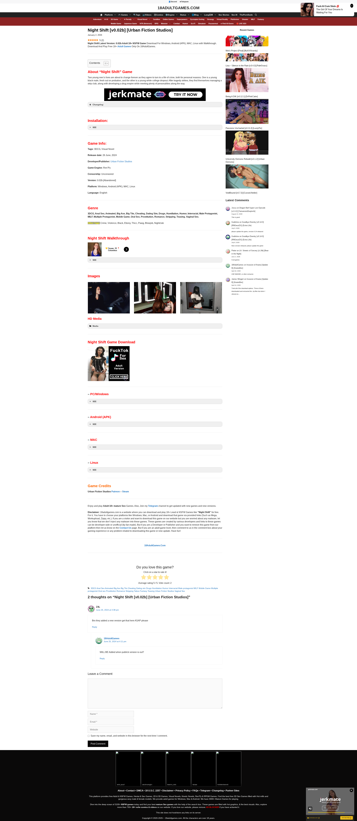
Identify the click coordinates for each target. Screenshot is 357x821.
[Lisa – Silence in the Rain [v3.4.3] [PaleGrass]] (247, 57)
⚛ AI (106, 19)
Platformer (235, 19)
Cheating (132, 588)
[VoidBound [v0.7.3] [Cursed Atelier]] (247, 176)
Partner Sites (232, 790)
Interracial (173, 588)
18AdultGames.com (178, 8)
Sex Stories (224, 15)
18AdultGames (111, 638)
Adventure (97, 19)
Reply (94, 627)
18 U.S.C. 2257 (152, 790)
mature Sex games (164, 804)
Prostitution (111, 591)
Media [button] (95, 326)
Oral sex (102, 591)
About (121, 790)
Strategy (210, 19)
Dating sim (141, 588)
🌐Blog (195, 15)
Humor (185, 24)
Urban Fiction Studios (121, 161)
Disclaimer (167, 790)
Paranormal (213, 24)
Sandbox (156, 19)
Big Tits (124, 588)
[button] (256, 14)
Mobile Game (116, 24)
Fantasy (261, 19)
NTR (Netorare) (146, 24)
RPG (156, 24)
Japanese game (130, 24)
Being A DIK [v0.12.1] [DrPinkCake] (242, 96)
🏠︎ (101, 15)
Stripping (129, 591)
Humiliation (157, 588)
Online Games (168, 19)
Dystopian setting (197, 19)
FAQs (195, 790)
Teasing (151, 591)
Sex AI (234, 15)
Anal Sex (100, 588)
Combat (176, 24)
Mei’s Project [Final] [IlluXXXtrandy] (242, 50)
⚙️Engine (169, 15)
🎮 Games (123, 15)
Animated (109, 588)
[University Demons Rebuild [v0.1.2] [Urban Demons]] (247, 143)
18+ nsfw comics (140, 807)
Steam (125, 491)
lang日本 (208, 15)
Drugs (148, 588)
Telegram (205, 790)
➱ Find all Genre (227, 24)
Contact (130, 790)
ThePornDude (246, 15)
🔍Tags (136, 15)
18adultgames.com (173, 818)
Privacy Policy (182, 790)
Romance (121, 591)
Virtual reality (222, 19)
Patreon (115, 491)
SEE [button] (94, 127)
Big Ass (117, 588)
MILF (253, 19)
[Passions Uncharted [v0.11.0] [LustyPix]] (247, 112)
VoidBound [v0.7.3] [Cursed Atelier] (241, 193)
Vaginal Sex (180, 591)
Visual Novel (142, 19)
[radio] (143, 578)
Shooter (245, 19)
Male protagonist (185, 588)
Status (183, 15)
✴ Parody (128, 19)
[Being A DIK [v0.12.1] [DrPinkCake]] (247, 80)
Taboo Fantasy (140, 591)
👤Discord (172, 2)
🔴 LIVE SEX (241, 24)
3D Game (114, 19)
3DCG (93, 588)
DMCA (140, 790)
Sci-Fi (193, 24)
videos (153, 807)
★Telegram (184, 2)
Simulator (202, 24)
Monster (164, 24)
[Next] (216, 298)
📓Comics (158, 15)
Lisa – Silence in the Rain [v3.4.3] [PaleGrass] (246, 65)
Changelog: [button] (98, 104)
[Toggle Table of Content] (105, 63)
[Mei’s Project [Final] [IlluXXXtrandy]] (247, 41)
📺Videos (147, 15)
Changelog (218, 790)
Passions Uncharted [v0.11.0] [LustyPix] (244, 128)
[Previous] (94, 298)
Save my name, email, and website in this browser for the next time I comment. (129, 736)
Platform (109, 15)
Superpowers (182, 19)
